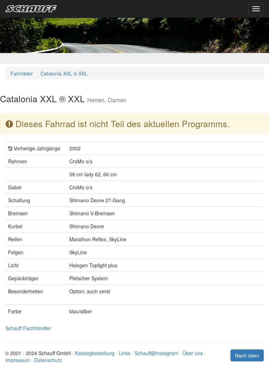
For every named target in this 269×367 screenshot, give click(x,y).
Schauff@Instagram (156, 352)
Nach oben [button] (247, 355)
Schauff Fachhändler (28, 328)
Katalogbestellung (95, 352)
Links (124, 352)
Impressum (17, 359)
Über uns (192, 352)
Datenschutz (48, 359)
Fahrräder (22, 73)
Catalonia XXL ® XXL (64, 73)
